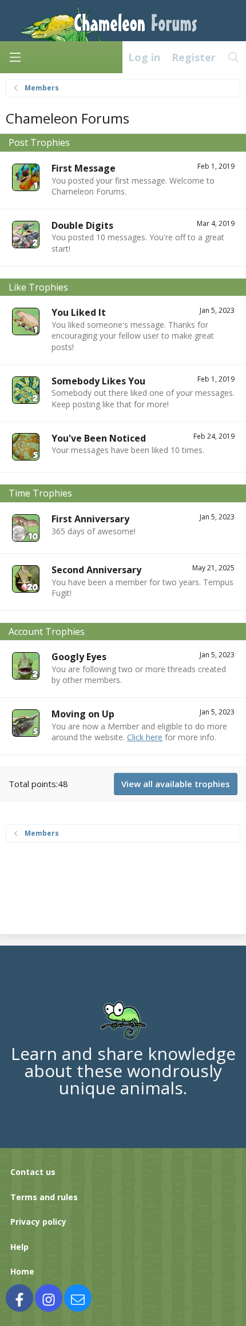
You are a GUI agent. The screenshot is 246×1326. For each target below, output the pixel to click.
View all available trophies (175, 783)
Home (22, 1271)
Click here (144, 737)
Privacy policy (38, 1221)
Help (19, 1246)
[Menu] (14, 57)
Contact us (32, 1171)
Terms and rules (44, 1197)
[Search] (233, 57)
